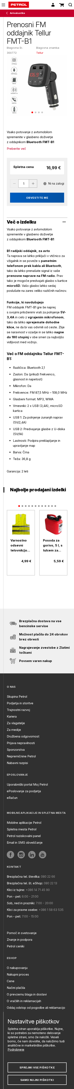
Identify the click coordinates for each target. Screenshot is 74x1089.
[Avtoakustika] (8, 13)
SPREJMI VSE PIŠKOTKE (37, 1067)
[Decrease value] (14, 183)
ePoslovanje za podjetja (24, 791)
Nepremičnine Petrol (21, 756)
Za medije (14, 730)
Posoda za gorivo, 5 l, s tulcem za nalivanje (52, 545)
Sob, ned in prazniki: (21, 903)
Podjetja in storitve (20, 703)
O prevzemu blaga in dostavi (27, 994)
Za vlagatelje (16, 723)
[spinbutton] (23, 183)
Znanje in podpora (19, 940)
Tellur (39, 52)
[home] (18, 5)
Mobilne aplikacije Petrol (24, 823)
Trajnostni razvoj (18, 710)
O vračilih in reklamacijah (24, 1001)
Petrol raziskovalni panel (24, 836)
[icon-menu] (3, 5)
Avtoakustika (17, 13)
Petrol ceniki (15, 946)
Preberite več (16, 149)
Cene (10, 981)
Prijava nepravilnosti (21, 743)
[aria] (21, 524)
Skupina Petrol (17, 696)
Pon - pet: (14, 896)
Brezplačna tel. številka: (23, 877)
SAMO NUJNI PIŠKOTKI (37, 1080)
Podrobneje (16, 1049)
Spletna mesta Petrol (21, 829)
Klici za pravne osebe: (22, 910)
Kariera (12, 716)
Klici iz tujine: (16, 890)
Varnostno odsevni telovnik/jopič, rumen (20, 545)
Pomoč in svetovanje (22, 933)
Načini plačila (16, 988)
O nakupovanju (17, 968)
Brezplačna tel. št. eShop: (25, 883)
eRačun (12, 798)
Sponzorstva (16, 750)
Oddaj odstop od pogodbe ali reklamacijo (36, 1008)
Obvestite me (37, 197)
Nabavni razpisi (17, 763)
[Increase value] (33, 183)
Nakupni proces (18, 974)
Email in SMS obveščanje (25, 842)
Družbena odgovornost (23, 736)
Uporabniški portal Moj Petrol (27, 784)
